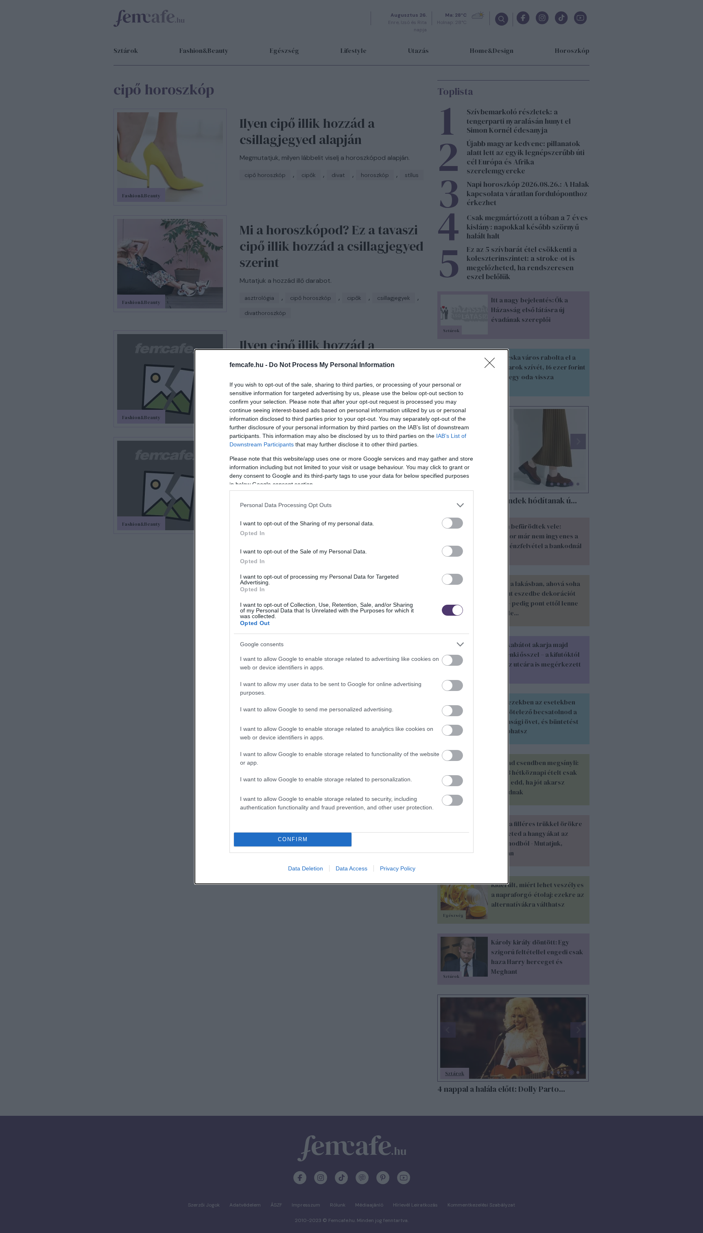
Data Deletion (305, 868)
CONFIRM (293, 839)
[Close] (492, 365)
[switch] (452, 523)
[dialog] (351, 617)
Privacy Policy (397, 868)
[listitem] (351, 505)
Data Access (351, 868)
